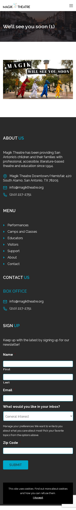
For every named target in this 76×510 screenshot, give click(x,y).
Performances (18, 225)
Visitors (12, 244)
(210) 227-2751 (20, 194)
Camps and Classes (22, 232)
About (12, 257)
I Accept (38, 497)
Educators (15, 238)
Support (13, 251)
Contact (13, 264)
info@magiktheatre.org (27, 187)
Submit (15, 465)
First (6, 369)
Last (6, 382)
